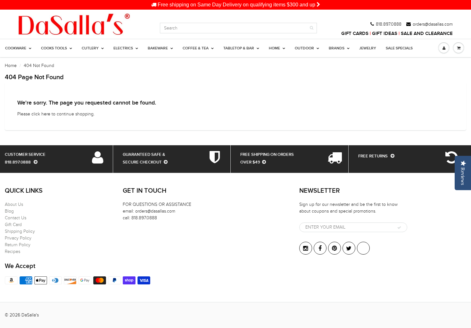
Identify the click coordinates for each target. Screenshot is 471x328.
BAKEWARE (158, 48)
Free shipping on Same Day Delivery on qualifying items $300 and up (236, 4)
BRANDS (336, 48)
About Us (14, 204)
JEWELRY (367, 48)
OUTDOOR (304, 48)
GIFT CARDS (354, 33)
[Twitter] (349, 248)
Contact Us (15, 218)
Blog (9, 211)
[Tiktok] (363, 248)
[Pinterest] (334, 248)
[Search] (312, 28)
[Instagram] (305, 248)
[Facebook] (320, 248)
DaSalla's (30, 315)
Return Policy (17, 245)
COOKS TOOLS (54, 48)
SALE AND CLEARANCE (427, 33)
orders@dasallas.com (433, 24)
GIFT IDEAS (384, 33)
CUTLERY (90, 48)
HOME (274, 48)
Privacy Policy (18, 238)
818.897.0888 (388, 24)
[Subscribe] (399, 228)
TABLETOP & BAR (238, 48)
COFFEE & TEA (196, 48)
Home (11, 65)
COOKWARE (15, 48)
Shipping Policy (20, 231)
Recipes (12, 251)
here (45, 114)
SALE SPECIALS (399, 48)
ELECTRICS (123, 48)
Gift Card (13, 224)
